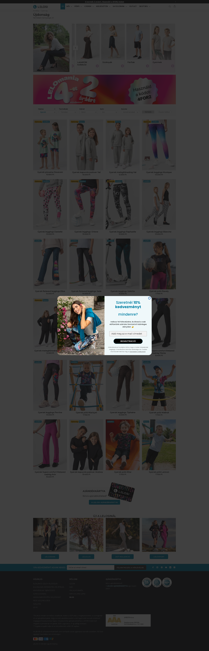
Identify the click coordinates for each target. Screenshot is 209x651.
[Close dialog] (149, 298)
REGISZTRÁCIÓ (128, 341)
